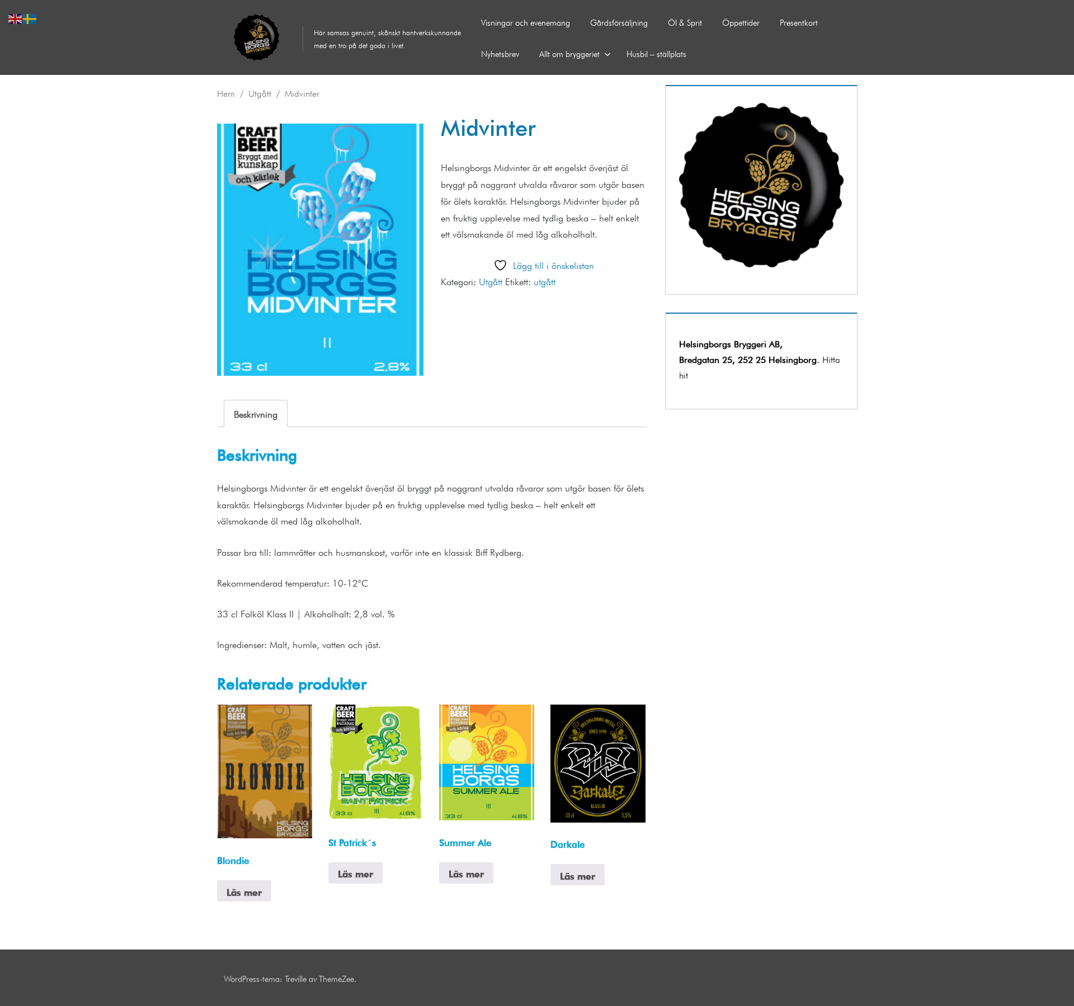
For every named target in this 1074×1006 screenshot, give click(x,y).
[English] (15, 16)
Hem (226, 92)
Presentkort (799, 21)
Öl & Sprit (685, 21)
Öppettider (741, 21)
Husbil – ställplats (656, 53)
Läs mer (244, 891)
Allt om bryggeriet (569, 53)
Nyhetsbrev (500, 53)
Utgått (259, 92)
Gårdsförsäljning (619, 21)
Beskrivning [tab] (255, 412)
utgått (544, 280)
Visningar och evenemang (525, 21)
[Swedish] (30, 16)
